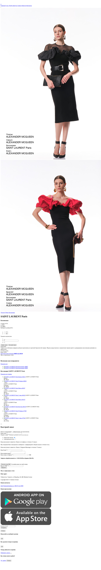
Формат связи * (5, 435)
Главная (3, 5)
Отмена (3, 530)
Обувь (6, 312)
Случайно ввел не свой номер (19, 464)
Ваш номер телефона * (7, 455)
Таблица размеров (5, 329)
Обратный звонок (9, 437)
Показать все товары (6, 374)
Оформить (3, 467)
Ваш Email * (4, 450)
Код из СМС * (4, 466)
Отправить (3, 527)
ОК (2, 538)
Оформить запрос (5, 552)
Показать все (4, 364)
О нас (7, 5)
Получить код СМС (5, 464)
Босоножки (12, 312)
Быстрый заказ (12, 345)
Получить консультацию (12, 353)
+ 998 (29, 455)
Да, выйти (3, 560)
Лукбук (11, 5)
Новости (24, 5)
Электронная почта (9, 439)
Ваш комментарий (5, 453)
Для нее (3, 312)
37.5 (7, 332)
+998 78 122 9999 (18, 486)
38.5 (7, 333)
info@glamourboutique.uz (7, 486)
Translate (12, 2)
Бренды (15, 5)
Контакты (29, 5)
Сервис (19, 5)
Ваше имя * (4, 433)
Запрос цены (4, 345)
